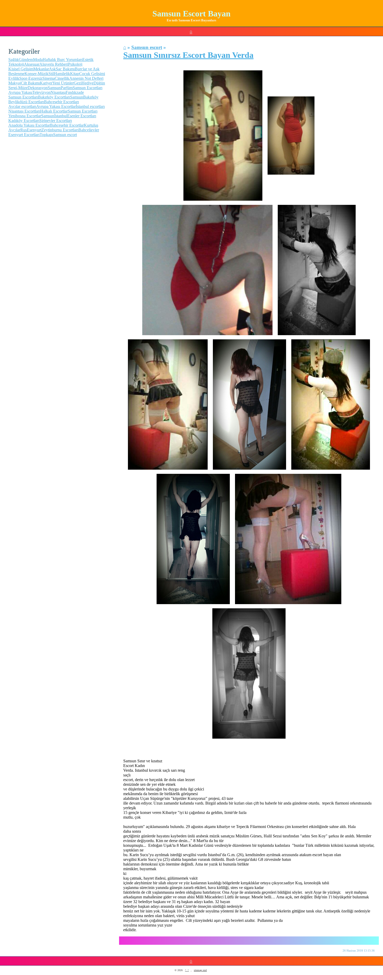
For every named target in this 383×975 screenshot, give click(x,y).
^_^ (187, 970)
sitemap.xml (200, 970)
